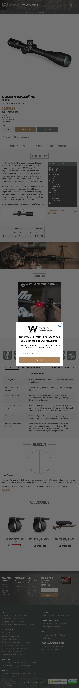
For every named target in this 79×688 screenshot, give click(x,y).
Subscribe (39, 360)
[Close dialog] (60, 325)
